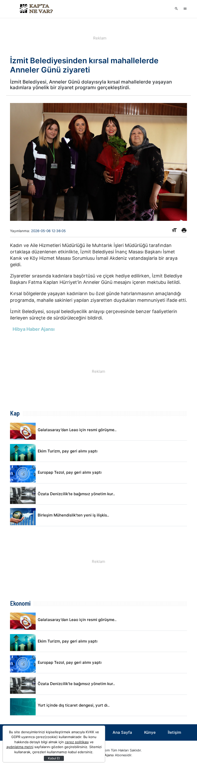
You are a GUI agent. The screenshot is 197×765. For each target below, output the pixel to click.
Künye (150, 732)
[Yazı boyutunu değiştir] (174, 231)
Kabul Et (54, 758)
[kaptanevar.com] (35, 9)
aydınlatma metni (19, 747)
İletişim (174, 732)
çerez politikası (77, 742)
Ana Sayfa (122, 732)
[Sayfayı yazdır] (184, 231)
